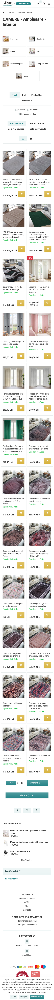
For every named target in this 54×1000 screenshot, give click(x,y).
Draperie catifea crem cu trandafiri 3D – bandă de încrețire (39, 289)
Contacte (27, 910)
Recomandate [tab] (16, 123)
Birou (26, 76)
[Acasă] (17, 4)
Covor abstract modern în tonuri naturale (39, 499)
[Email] (27, 951)
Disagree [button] (23, 997)
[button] (21, 194)
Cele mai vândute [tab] (38, 129)
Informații (27, 894)
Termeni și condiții (27, 898)
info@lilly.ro (13, 879)
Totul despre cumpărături (27, 917)
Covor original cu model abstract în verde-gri (12, 288)
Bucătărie (41, 39)
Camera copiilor (16, 64)
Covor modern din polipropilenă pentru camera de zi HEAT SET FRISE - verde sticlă (39, 236)
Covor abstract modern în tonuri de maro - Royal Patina (13, 553)
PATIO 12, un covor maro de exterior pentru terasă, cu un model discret (13, 234)
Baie (38, 51)
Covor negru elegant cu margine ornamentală (38, 604)
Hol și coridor (42, 64)
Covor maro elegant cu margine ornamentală (12, 654)
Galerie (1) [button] (25, 795)
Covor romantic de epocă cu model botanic (13, 604)
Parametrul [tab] (27, 100)
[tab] (23, 138)
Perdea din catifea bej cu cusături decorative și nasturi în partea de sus (13, 396)
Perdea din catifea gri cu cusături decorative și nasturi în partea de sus (39, 396)
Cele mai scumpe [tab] (16, 129)
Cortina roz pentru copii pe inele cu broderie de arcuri (38, 344)
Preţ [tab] (24, 95)
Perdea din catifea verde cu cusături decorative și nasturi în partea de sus (13, 449)
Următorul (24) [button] (36, 783)
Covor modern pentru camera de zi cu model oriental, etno (38, 706)
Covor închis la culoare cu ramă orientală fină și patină (13, 501)
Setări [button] (13, 997)
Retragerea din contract (27, 925)
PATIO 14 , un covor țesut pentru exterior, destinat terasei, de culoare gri (13, 182)
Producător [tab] (36, 95)
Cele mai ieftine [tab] (36, 123)
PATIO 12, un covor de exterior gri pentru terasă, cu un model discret (39, 182)
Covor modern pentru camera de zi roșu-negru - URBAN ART (39, 553)
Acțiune (21, 110)
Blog (27, 906)
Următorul (25, 860)
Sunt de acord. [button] (37, 997)
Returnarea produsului (27, 921)
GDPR (27, 902)
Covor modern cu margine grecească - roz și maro (39, 654)
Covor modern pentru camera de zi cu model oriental (12, 758)
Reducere (34, 110)
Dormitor (14, 39)
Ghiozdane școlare (28, 114)
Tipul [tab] (14, 95)
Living (12, 51)
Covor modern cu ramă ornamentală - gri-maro (38, 447)
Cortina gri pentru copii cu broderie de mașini (13, 342)
